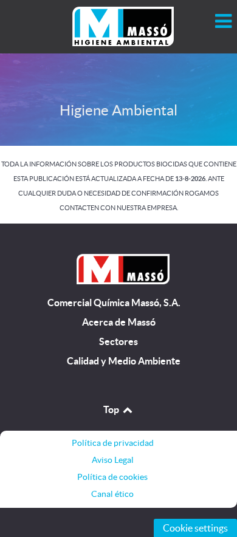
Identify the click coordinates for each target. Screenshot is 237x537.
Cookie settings (195, 527)
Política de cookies (112, 477)
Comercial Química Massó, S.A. (113, 303)
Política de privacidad (113, 443)
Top (112, 409)
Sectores (118, 342)
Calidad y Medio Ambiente (123, 361)
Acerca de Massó (119, 322)
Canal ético (112, 494)
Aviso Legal (113, 460)
